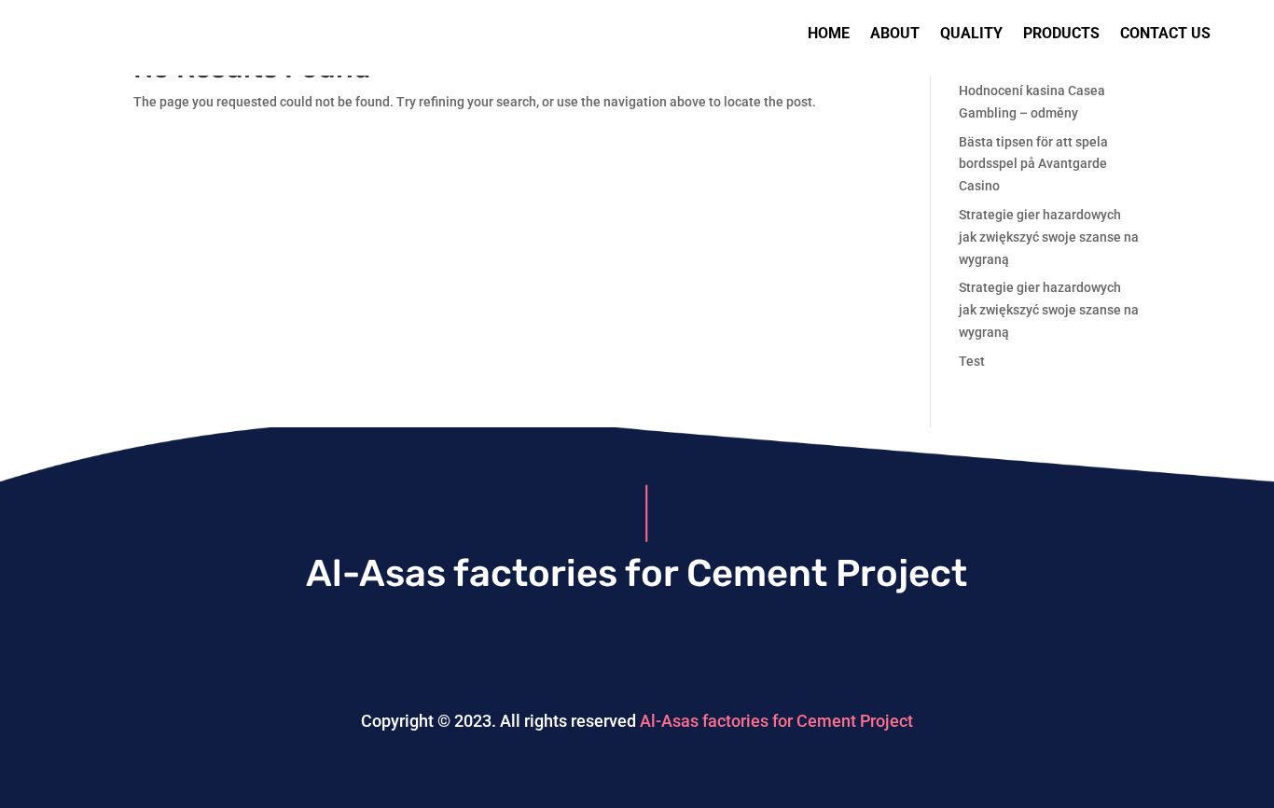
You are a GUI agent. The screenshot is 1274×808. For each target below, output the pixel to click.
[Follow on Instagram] (637, 652)
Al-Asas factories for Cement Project (776, 721)
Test (972, 361)
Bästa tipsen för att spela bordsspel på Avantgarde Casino (1033, 164)
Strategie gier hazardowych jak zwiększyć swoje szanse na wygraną (1049, 237)
